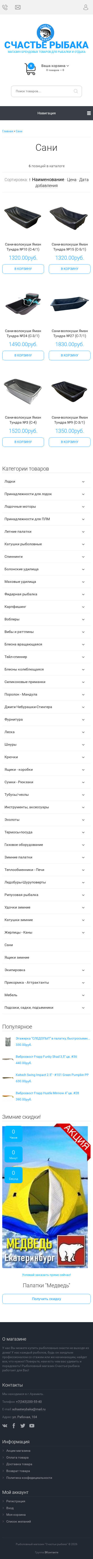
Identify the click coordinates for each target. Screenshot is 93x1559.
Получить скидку (46, 1299)
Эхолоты (12, 819)
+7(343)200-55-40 (29, 1401)
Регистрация (15, 1501)
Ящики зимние (17, 957)
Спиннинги (14, 556)
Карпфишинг (15, 606)
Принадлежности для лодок (28, 494)
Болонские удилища (22, 569)
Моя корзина (16, 1514)
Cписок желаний (18, 1521)
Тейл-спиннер (16, 657)
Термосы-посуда (19, 832)
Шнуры (10, 744)
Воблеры (12, 619)
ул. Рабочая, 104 (24, 1417)
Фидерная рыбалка (21, 594)
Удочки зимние (17, 907)
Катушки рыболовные (23, 544)
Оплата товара (17, 1457)
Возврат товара (18, 1471)
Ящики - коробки (19, 769)
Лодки (10, 481)
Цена (72, 179)
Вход (10, 1508)
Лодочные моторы (20, 506)
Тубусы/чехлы (17, 794)
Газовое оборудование (24, 844)
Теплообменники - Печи (24, 870)
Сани (9, 945)
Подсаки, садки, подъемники (29, 1007)
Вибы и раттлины (19, 632)
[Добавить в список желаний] (29, 234)
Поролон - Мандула (21, 694)
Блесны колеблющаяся (24, 669)
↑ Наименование (46, 179)
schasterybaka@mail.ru (29, 1409)
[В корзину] (23, 269)
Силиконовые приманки (25, 682)
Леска (10, 732)
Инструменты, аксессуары (27, 807)
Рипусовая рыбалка (21, 895)
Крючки (11, 757)
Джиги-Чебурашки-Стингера (28, 707)
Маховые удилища (20, 581)
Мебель (11, 995)
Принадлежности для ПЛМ (27, 519)
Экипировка (15, 970)
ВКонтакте (51, 1552)
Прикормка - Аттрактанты (27, 982)
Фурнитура (14, 719)
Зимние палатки (18, 857)
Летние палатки (18, 531)
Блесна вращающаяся (23, 644)
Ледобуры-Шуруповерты (25, 882)
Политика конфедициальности (29, 1478)
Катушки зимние (19, 920)
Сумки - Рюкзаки (19, 782)
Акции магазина (18, 1450)
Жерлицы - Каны (18, 932)
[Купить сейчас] (16, 235)
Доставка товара (19, 1464)
